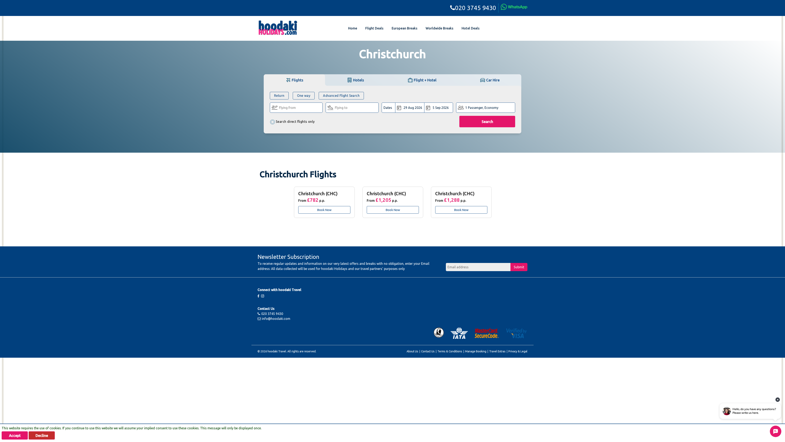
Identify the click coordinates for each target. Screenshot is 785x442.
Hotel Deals (471, 28)
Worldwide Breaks (439, 28)
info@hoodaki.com (276, 318)
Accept (15, 435)
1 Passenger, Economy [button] (481, 107)
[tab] (294, 80)
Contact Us (428, 351)
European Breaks (404, 28)
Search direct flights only (295, 121)
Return (279, 95)
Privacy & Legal (517, 351)
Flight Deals (374, 28)
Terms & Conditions (449, 351)
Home (352, 28)
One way (303, 95)
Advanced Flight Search (341, 95)
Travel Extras (497, 351)
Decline (42, 435)
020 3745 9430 (475, 7)
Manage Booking (475, 351)
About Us (412, 351)
